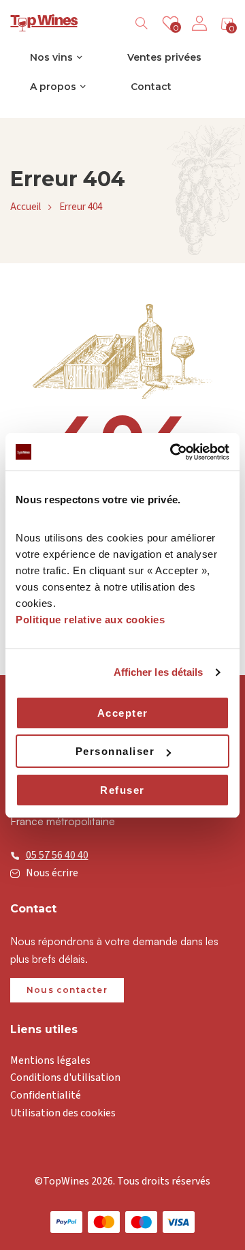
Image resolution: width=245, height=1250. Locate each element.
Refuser (122, 790)
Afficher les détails (158, 672)
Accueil (25, 207)
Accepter (122, 713)
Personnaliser (115, 751)
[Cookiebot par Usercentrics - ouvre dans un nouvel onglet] (172, 452)
